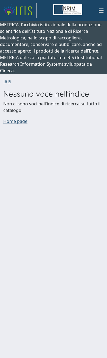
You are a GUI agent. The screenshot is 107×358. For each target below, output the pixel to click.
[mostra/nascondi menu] (101, 10)
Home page (15, 121)
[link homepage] (20, 10)
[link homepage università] (68, 10)
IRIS (7, 82)
